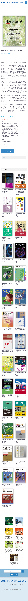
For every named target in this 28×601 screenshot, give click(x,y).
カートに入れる (7, 151)
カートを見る (14, 574)
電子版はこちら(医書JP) (7, 116)
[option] (14, 31)
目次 (4, 158)
